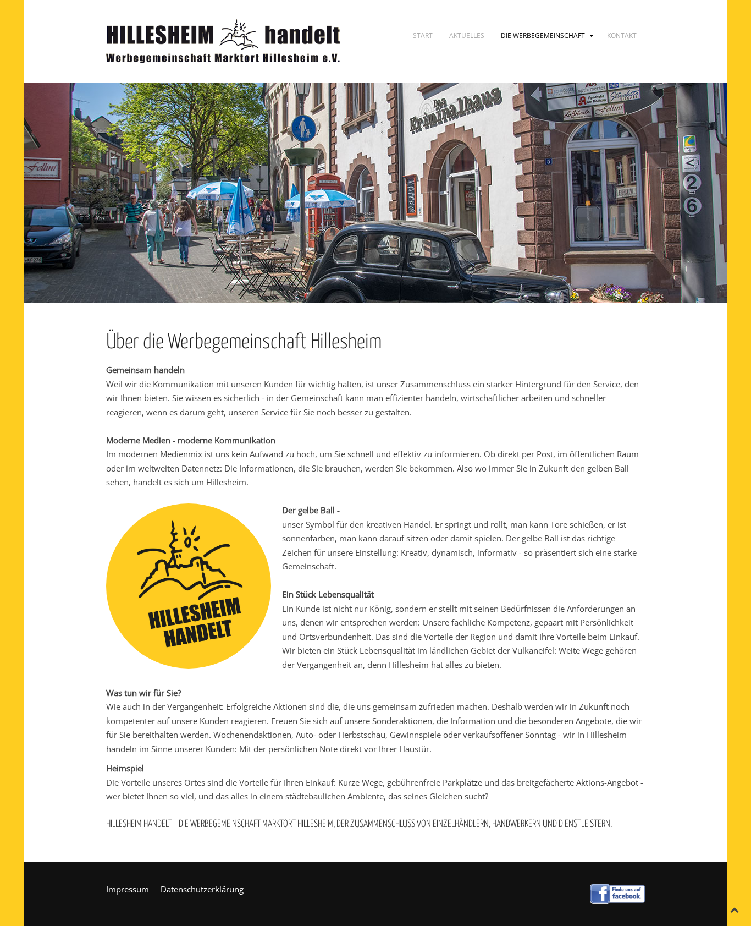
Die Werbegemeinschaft (543, 35)
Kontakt (622, 35)
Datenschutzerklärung (202, 889)
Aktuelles (466, 35)
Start (423, 35)
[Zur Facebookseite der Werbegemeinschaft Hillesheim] (617, 892)
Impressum (127, 889)
